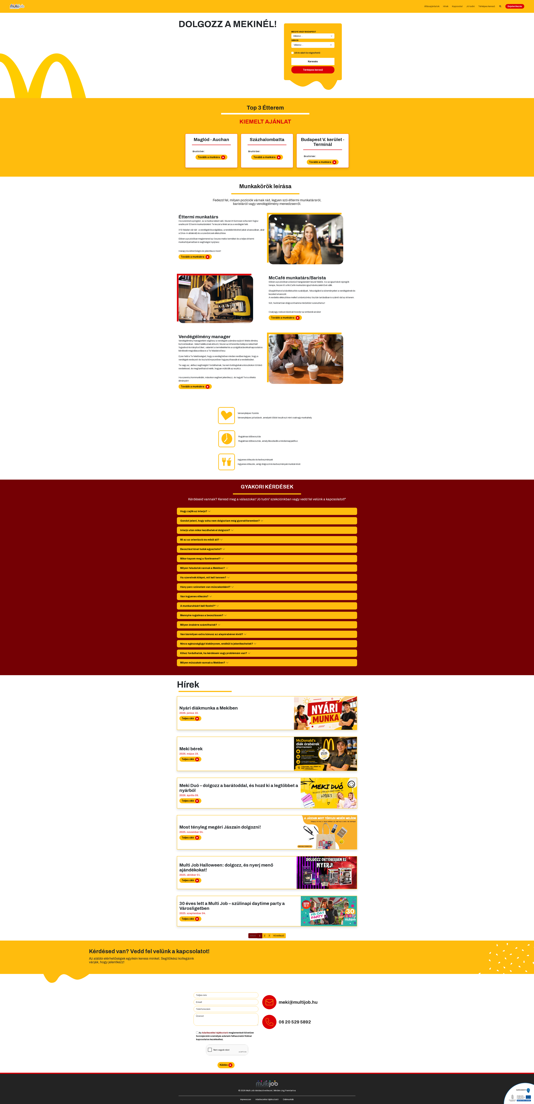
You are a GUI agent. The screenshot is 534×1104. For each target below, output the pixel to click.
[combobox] (313, 45)
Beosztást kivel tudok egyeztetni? (201, 549)
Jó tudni (470, 6)
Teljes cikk (188, 718)
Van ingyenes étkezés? (194, 596)
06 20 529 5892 (295, 1022)
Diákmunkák (288, 1099)
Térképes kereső (486, 6)
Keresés (313, 61)
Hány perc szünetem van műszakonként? (205, 587)
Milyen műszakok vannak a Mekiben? (202, 662)
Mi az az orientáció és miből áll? (199, 539)
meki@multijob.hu (298, 1002)
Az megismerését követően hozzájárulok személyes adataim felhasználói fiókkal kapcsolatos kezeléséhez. (225, 1036)
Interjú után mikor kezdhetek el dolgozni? (205, 530)
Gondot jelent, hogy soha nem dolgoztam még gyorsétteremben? (220, 520)
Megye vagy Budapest (303, 32)
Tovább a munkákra (193, 256)
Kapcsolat (457, 6)
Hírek (445, 6)
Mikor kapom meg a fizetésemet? (200, 558)
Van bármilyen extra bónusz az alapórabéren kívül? (211, 634)
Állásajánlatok (431, 6)
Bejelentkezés (515, 6)
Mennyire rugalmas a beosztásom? (201, 615)
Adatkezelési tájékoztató (215, 1033)
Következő (278, 935)
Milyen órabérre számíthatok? (198, 624)
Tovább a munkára (209, 157)
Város (294, 40)
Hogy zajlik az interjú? (193, 511)
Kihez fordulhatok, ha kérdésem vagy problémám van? (213, 653)
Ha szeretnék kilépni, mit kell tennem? (203, 577)
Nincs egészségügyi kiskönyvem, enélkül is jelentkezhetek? (216, 643)
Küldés (224, 1065)
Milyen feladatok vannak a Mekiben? (202, 568)
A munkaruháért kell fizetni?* (198, 606)
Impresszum (245, 1099)
